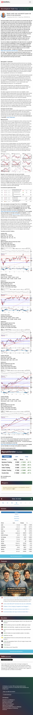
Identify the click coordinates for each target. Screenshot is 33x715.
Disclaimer (4, 709)
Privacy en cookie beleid (7, 701)
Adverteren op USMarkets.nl (8, 699)
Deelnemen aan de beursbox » (16, 651)
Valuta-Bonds (16, 518)
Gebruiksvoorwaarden (7, 702)
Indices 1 (16, 512)
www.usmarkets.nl (16, 214)
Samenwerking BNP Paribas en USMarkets (11, 706)
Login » (13, 489)
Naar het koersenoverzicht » (16, 556)
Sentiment (17, 520)
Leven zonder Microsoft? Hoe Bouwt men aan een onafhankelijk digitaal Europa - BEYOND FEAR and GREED (17, 604)
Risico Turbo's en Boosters (8, 704)
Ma (3, 503)
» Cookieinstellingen (6, 694)
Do (16, 503)
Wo (12, 503)
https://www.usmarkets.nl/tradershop (9, 50)
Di (7, 503)
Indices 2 (16, 514)
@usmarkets (8, 656)
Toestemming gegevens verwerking (10, 708)
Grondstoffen (16, 516)
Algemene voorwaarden (7, 705)
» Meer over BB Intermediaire (8, 691)
